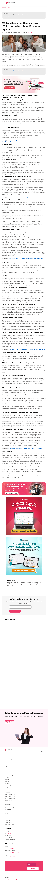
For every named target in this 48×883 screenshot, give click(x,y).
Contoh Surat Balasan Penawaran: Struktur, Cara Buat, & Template (22, 698)
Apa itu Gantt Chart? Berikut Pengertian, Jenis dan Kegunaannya (25, 448)
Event (6, 813)
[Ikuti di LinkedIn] (19, 880)
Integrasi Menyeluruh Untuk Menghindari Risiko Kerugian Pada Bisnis (26, 349)
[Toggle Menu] (41, 2)
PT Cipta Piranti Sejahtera (16, 874)
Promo (6, 816)
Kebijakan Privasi (36, 874)
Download (7, 820)
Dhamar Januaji (30, 32)
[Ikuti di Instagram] (5, 880)
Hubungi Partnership (14, 857)
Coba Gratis (7, 722)
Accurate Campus (9, 807)
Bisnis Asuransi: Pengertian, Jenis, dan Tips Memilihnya (19, 670)
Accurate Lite (8, 762)
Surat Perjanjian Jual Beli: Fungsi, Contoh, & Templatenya (19, 641)
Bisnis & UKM (7, 7)
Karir (8, 833)
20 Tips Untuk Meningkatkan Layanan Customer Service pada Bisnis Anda (18, 14)
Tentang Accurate (9, 831)
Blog (3, 7)
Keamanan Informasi (10, 839)
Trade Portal (8, 790)
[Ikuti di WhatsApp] (8, 880)
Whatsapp (12, 848)
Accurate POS (8, 764)
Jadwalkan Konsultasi (9, 721)
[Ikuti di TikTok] (14, 880)
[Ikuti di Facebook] (11, 880)
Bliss (6, 766)
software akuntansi (40, 465)
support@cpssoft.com (15, 852)
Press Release (8, 837)
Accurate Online (9, 759)
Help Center (8, 809)
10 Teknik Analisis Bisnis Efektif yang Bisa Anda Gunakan (23, 197)
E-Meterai (7, 792)
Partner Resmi (8, 835)
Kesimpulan (7, 16)
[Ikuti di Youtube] (17, 880)
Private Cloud (8, 822)
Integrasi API (8, 818)
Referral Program (9, 824)
